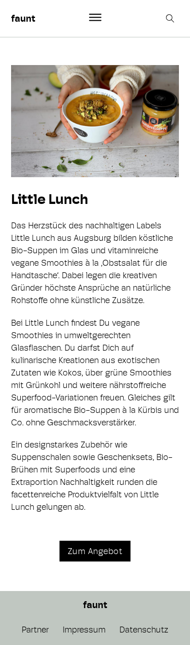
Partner (35, 629)
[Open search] (171, 18)
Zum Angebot (95, 551)
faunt (23, 18)
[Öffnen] (95, 17)
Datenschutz (143, 629)
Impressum (84, 629)
